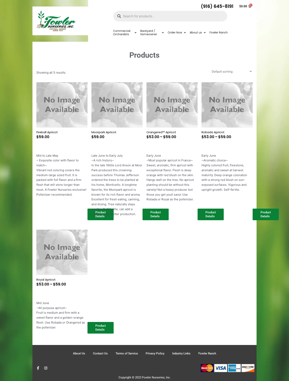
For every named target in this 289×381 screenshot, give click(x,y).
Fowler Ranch (207, 353)
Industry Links (181, 353)
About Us (79, 353)
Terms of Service (127, 353)
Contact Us (100, 353)
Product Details (265, 214)
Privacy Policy (155, 353)
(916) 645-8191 (217, 6)
